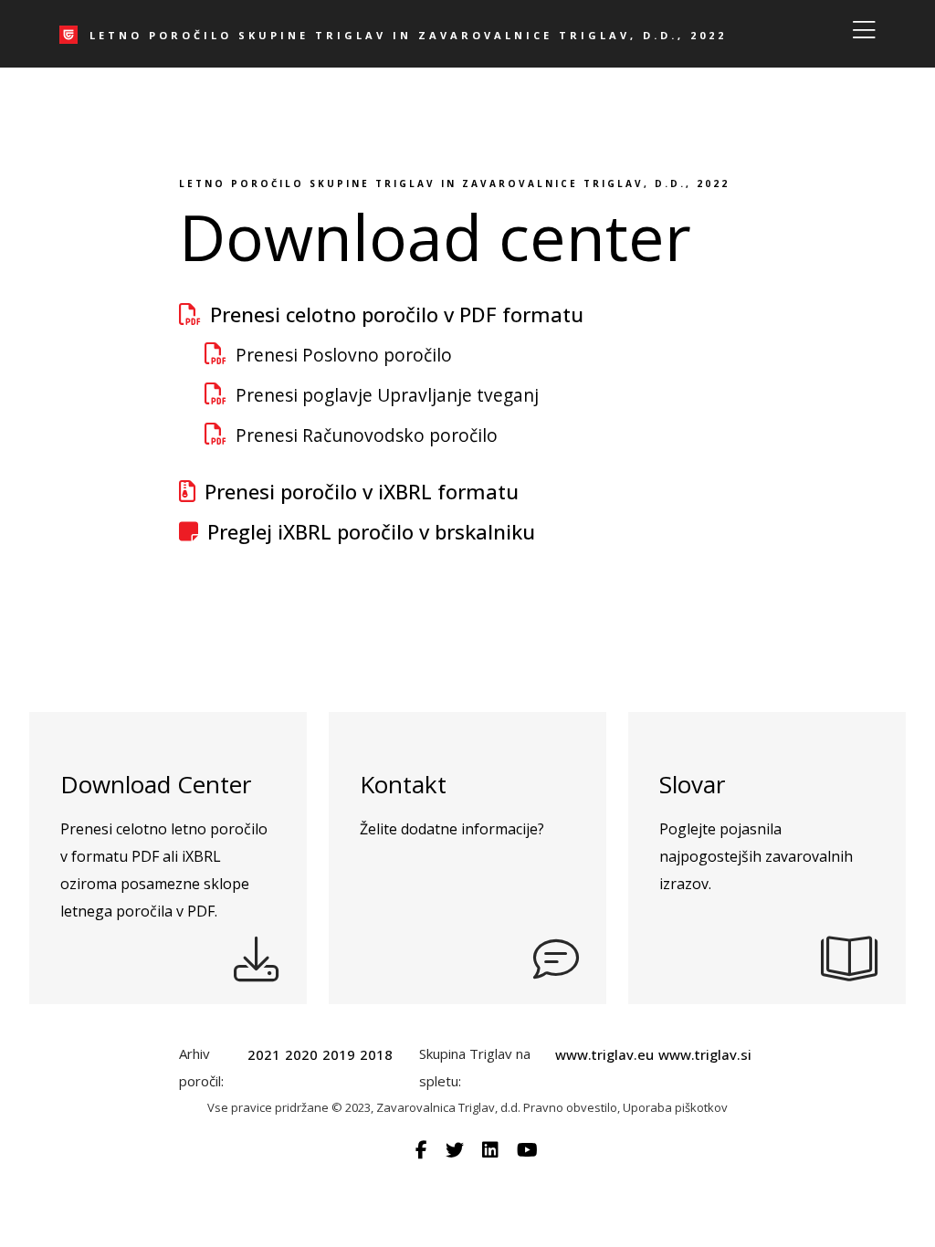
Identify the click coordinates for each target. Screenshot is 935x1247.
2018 (376, 1054)
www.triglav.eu (604, 1054)
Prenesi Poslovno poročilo (344, 354)
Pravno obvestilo (570, 1107)
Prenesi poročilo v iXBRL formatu (362, 491)
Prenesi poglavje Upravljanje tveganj (387, 394)
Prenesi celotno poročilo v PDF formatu (396, 314)
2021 (263, 1054)
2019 (338, 1054)
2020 (301, 1054)
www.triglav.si (704, 1054)
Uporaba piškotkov (675, 1107)
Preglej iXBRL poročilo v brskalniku (371, 531)
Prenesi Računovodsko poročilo (367, 435)
